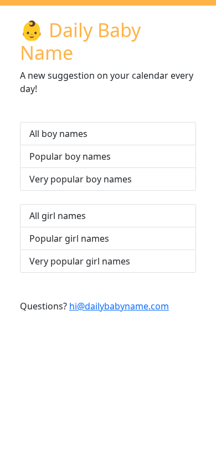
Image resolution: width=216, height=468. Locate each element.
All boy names (58, 134)
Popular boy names (70, 156)
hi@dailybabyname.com (119, 306)
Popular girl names (69, 238)
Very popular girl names (79, 261)
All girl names (57, 216)
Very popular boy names (80, 179)
